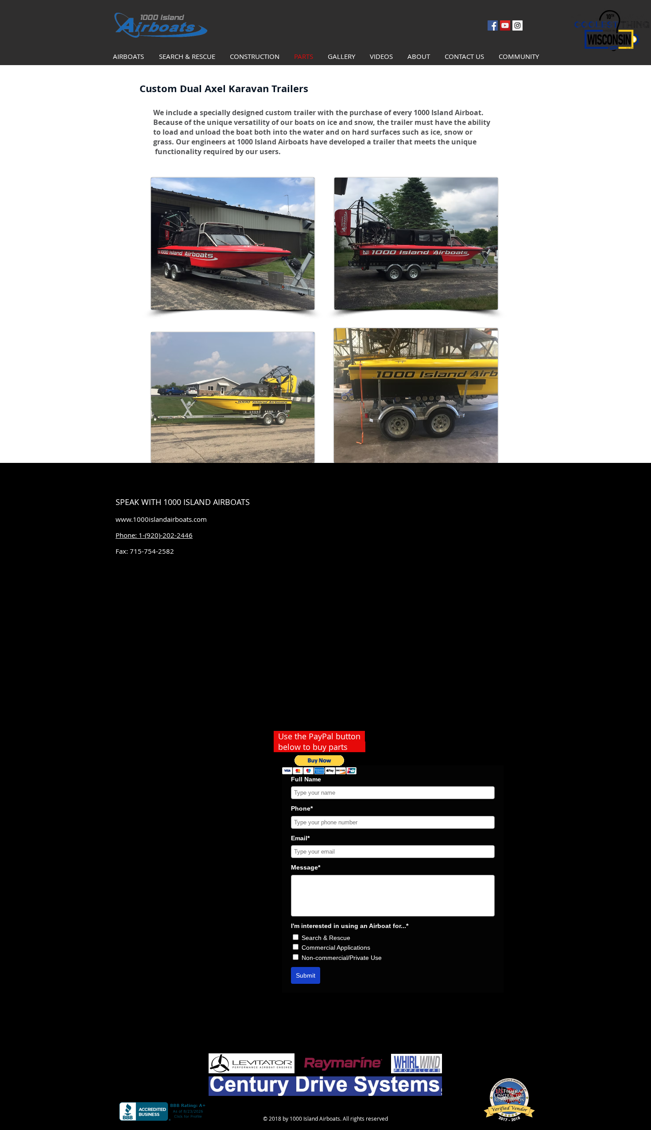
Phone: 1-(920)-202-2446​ (154, 535)
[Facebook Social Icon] (493, 25)
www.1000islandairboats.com (161, 519)
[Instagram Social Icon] (517, 25)
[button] (319, 764)
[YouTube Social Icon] (505, 25)
